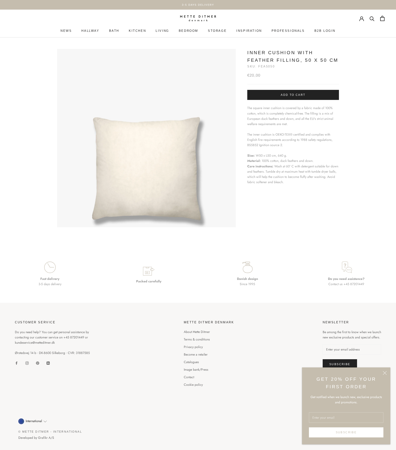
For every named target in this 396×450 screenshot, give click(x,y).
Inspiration (249, 30)
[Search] (372, 18)
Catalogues (191, 362)
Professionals (288, 30)
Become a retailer (196, 354)
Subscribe (346, 432)
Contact (189, 377)
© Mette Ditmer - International (50, 431)
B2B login (325, 30)
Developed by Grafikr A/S (36, 437)
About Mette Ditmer (197, 331)
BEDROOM (188, 30)
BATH (114, 30)
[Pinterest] (37, 362)
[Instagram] (27, 362)
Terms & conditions (197, 339)
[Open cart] (382, 18)
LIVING (162, 30)
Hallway (90, 30)
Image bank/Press (196, 369)
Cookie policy (193, 384)
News (66, 30)
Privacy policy (193, 347)
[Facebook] (16, 362)
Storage (217, 30)
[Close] (385, 373)
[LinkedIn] (48, 362)
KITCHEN (137, 30)
